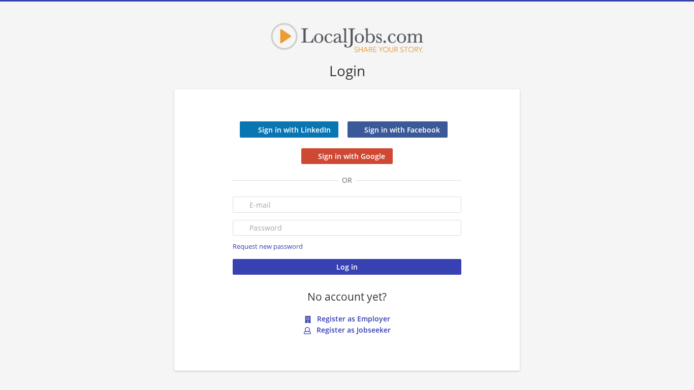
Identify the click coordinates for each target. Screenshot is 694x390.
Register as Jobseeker (352, 330)
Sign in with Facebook (402, 130)
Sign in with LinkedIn (294, 130)
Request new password (268, 246)
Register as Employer (352, 318)
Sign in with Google (351, 156)
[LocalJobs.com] (347, 37)
